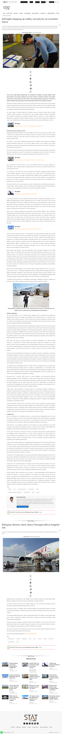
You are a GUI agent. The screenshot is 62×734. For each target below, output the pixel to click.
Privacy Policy (35, 727)
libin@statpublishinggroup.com (23, 505)
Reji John (10, 702)
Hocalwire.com (56, 732)
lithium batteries (26, 492)
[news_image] (5, 664)
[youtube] (35, 723)
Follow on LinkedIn (22, 506)
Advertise (18, 727)
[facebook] (46, 2)
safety (33, 492)
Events (50, 727)
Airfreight (9, 489)
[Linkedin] (30, 82)
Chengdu (18, 638)
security (38, 492)
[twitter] (48, 2)
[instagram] (32, 723)
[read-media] (11, 126)
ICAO (37, 489)
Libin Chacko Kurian (21, 497)
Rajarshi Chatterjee (32, 669)
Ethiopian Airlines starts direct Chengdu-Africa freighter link (29, 126)
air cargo (39, 638)
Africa (35, 638)
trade (17, 641)
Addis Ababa (24, 638)
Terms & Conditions (44, 727)
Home (4, 13)
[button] (31, 24)
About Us (13, 727)
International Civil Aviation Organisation (14, 492)
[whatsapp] (30, 78)
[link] (30, 92)
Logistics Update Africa (30, 633)
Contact (29, 727)
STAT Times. (12, 732)
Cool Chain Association (22, 489)
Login (51, 2)
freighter (45, 638)
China (30, 638)
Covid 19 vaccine (31, 489)
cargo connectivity (11, 641)
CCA (14, 489)
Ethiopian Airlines (11, 638)
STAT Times (11, 669)
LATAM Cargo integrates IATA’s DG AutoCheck (26, 194)
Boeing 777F (51, 638)
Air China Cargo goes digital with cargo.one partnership (28, 229)
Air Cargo (8, 15)
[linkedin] (30, 723)
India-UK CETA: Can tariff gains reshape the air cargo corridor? (29, 160)
